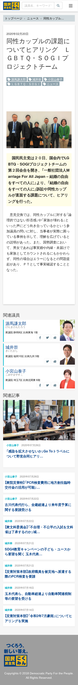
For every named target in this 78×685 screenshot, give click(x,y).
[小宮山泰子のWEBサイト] (55, 385)
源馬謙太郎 (18, 79)
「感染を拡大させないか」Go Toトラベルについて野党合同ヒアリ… (37, 453)
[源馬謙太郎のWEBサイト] (55, 337)
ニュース (33, 18)
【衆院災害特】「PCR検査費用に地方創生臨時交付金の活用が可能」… (38, 485)
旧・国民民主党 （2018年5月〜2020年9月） (11, 5)
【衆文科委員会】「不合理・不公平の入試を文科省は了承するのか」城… (39, 529)
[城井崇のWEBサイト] (55, 361)
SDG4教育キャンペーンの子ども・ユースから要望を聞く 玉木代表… (38, 551)
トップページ (13, 18)
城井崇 (36, 79)
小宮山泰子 (54, 79)
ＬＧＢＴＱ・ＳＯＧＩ (25, 84)
